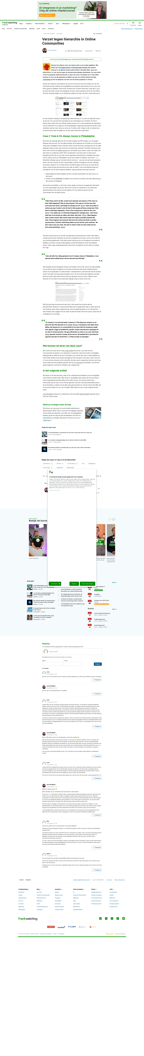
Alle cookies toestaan (87, 583)
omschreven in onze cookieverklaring (74, 487)
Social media (46, 467)
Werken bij (21, 906)
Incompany (58, 903)
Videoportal (60, 467)
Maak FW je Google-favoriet (74, 51)
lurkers (97, 745)
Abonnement (76, 906)
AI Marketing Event (96, 892)
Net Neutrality (77, 67)
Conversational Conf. (96, 898)
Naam (44, 660)
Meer (114, 582)
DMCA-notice (62, 150)
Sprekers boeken (59, 906)
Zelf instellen (54, 583)
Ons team (21, 903)
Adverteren (21, 892)
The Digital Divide (64, 67)
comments (79, 362)
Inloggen (140, 25)
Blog (21, 23)
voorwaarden (68, 657)
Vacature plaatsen (114, 903)
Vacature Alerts (114, 906)
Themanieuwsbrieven (127, 28)
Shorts (44, 28)
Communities (46, 463)
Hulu (83, 463)
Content (59, 463)
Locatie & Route (59, 909)
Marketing (31, 28)
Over (81, 23)
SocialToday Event (96, 901)
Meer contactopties (120, 880)
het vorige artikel (67, 351)
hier (58, 314)
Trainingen (57, 898)
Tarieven (110, 880)
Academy (28, 23)
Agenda (75, 23)
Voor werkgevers (114, 901)
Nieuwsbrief (133, 25)
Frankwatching (23, 889)
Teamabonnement (77, 909)
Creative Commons (34, 933)
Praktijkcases (92, 463)
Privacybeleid (61, 933)
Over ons (21, 901)
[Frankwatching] (9, 22)
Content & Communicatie (20, 28)
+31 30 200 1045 (98, 880)
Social (38, 28)
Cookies (55, 933)
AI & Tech (9, 28)
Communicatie (113, 892)
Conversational (71, 463)
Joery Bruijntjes (52, 50)
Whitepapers (66, 23)
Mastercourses (59, 895)
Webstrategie (70, 467)
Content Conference (96, 895)
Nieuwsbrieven (22, 898)
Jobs (57, 23)
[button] (113, 519)
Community (51, 28)
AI (73, 892)
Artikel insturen (138, 28)
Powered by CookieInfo (54, 490)
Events (50, 23)
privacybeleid (56, 657)
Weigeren (74, 583)
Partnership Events (96, 903)
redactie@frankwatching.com (82, 880)
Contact (20, 895)
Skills (74, 901)
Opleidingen (58, 901)
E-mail (66, 660)
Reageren (97, 680)
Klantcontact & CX (41, 898)
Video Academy (39, 23)
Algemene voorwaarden (46, 933)
